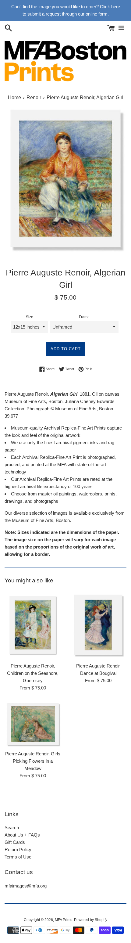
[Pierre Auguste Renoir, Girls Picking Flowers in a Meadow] (33, 724)
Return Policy (18, 849)
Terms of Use (18, 856)
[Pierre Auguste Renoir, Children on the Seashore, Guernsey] (33, 625)
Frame (84, 317)
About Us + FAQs (22, 834)
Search (12, 827)
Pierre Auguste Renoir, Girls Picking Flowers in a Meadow (32, 761)
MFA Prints (63, 920)
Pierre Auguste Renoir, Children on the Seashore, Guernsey (32, 673)
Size (29, 317)
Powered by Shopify (90, 920)
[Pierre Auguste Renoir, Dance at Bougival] (98, 625)
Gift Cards (15, 842)
